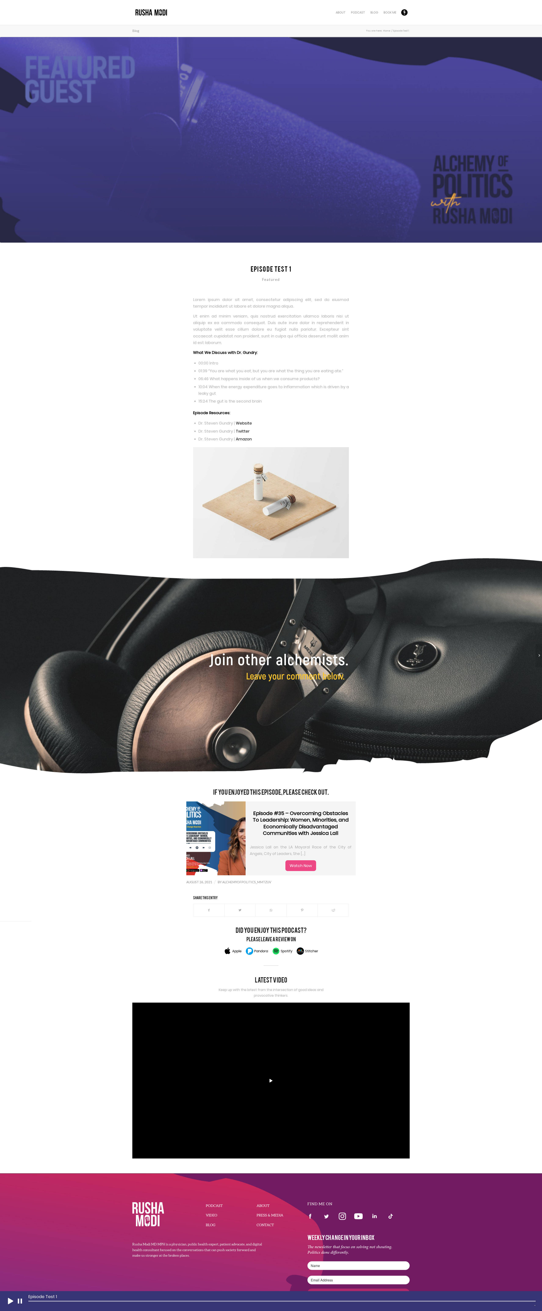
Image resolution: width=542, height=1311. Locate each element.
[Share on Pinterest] (302, 910)
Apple (237, 951)
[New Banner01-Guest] (271, 140)
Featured (271, 279)
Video (211, 1215)
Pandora (261, 951)
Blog (135, 31)
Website (244, 423)
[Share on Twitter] (240, 910)
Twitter (243, 431)
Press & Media (270, 1215)
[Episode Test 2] (538, 655)
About (263, 1206)
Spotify (286, 951)
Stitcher (311, 951)
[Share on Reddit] (333, 910)
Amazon (244, 439)
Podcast (214, 1206)
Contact (265, 1225)
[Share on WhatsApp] (271, 910)
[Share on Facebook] (208, 910)
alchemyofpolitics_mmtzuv (246, 882)
